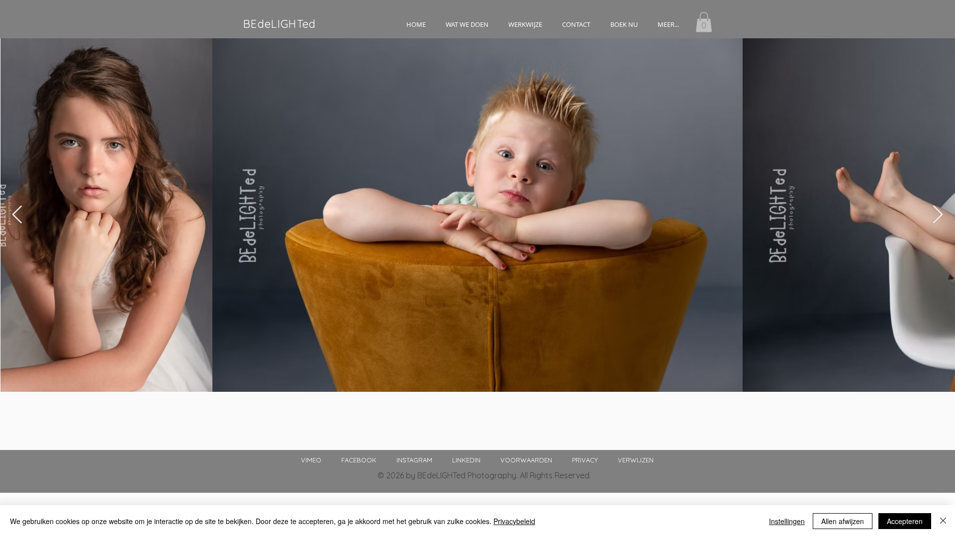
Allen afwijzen (842, 521)
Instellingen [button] (787, 521)
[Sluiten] (943, 521)
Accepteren (905, 521)
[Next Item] (938, 215)
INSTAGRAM (424, 460)
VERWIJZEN (636, 460)
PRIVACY (585, 460)
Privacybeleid (514, 521)
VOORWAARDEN (526, 460)
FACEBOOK (367, 460)
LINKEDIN (466, 460)
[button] (467, 24)
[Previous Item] (17, 215)
